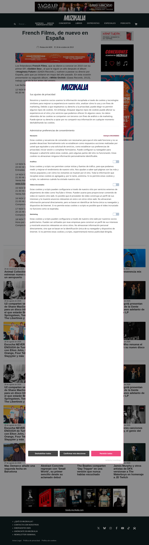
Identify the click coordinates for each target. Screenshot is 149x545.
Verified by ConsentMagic (113, 460)
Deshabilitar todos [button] (43, 453)
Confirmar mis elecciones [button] (75, 453)
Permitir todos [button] (106, 453)
